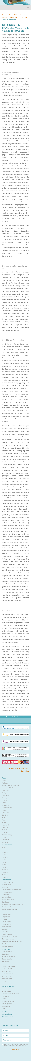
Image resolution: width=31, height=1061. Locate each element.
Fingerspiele (6, 961)
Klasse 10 (5, 869)
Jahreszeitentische (8, 974)
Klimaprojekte (6, 924)
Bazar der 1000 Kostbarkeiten (11, 994)
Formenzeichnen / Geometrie (11, 785)
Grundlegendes (7, 951)
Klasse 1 (4, 847)
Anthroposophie (7, 892)
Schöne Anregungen (8, 956)
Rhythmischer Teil (7, 882)
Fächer (16, 15)
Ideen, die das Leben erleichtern (12, 941)
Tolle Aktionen (6, 926)
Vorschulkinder (6, 971)
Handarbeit (5, 825)
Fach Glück (5, 812)
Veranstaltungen (7, 1014)
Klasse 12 (5, 874)
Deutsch (4, 780)
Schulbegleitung (7, 1003)
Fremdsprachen (7, 807)
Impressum (25, 768)
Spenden (18, 768)
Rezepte (4, 981)
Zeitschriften (6, 1006)
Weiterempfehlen (11, 717)
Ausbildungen (6, 991)
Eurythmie (5, 815)
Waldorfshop (6, 989)
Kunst (4, 822)
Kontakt (11, 768)
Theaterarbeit (6, 842)
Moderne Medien (7, 934)
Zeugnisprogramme (8, 1001)
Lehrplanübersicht (7, 897)
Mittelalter (5, 17)
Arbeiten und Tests (8, 907)
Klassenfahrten (6, 996)
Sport (3, 817)
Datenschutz (25, 771)
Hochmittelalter (13, 17)
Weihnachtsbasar (7, 946)
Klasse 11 (5, 872)
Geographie (5, 795)
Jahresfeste (5, 954)
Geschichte (23, 15)
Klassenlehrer (6, 884)
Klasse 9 (4, 867)
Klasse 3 (4, 852)
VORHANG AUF (7, 976)
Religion (4, 810)
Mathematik (5, 783)
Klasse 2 (4, 850)
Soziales (4, 929)
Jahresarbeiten (6, 914)
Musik (4, 820)
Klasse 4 (4, 855)
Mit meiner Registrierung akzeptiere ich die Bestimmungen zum (16, 1045)
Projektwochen (6, 917)
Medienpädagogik (7, 835)
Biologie (4, 793)
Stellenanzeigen (7, 1017)
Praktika (4, 919)
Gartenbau (5, 830)
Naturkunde (5, 790)
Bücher (4, 1011)
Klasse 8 (4, 864)
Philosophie (5, 839)
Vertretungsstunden (8, 899)
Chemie (4, 800)
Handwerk (5, 827)
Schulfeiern (5, 902)
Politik (4, 837)
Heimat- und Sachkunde (9, 788)
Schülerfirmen (6, 922)
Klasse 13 (5, 877)
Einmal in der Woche (8, 966)
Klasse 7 (4, 862)
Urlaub (4, 1008)
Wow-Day (5, 931)
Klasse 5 (4, 857)
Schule (11, 15)
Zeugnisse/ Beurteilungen (10, 909)
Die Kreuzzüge (23, 17)
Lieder (4, 964)
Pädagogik (5, 894)
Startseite (4, 15)
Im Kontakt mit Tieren (8, 969)
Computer (5, 832)
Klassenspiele (6, 912)
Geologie (5, 798)
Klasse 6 (4, 860)
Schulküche (5, 944)
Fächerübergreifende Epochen (11, 889)
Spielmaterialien (7, 959)
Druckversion (21, 717)
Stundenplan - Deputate (9, 936)
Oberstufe (5, 887)
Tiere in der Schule (8, 939)
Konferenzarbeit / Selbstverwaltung (13, 904)
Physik (4, 803)
